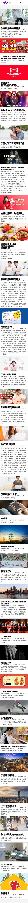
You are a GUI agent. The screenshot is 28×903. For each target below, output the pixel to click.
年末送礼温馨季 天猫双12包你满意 (10, 407)
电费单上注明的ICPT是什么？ (9, 494)
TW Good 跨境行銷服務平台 (8, 806)
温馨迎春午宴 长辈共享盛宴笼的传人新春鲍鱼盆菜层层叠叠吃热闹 (8, 246)
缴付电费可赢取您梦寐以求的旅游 (10, 279)
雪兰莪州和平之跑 (6, 571)
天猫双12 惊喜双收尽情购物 (8, 374)
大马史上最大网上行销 (7, 775)
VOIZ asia (6, 665)
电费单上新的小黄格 (6, 327)
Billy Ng (5, 836)
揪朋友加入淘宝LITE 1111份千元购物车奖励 (13, 110)
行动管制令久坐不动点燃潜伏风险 (10, 28)
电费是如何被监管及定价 (8, 546)
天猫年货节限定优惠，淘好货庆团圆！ (11, 213)
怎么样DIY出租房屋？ (7, 864)
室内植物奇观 (5, 893)
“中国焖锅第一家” (6, 636)
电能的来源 (4, 518)
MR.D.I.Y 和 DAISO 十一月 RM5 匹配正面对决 (13, 746)
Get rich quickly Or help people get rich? (12, 834)
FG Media (6, 29)
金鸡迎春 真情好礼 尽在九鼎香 (9, 691)
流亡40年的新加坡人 (7, 718)
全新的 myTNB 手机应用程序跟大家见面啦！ (13, 143)
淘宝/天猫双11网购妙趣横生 (8, 444)
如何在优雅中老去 (6, 663)
